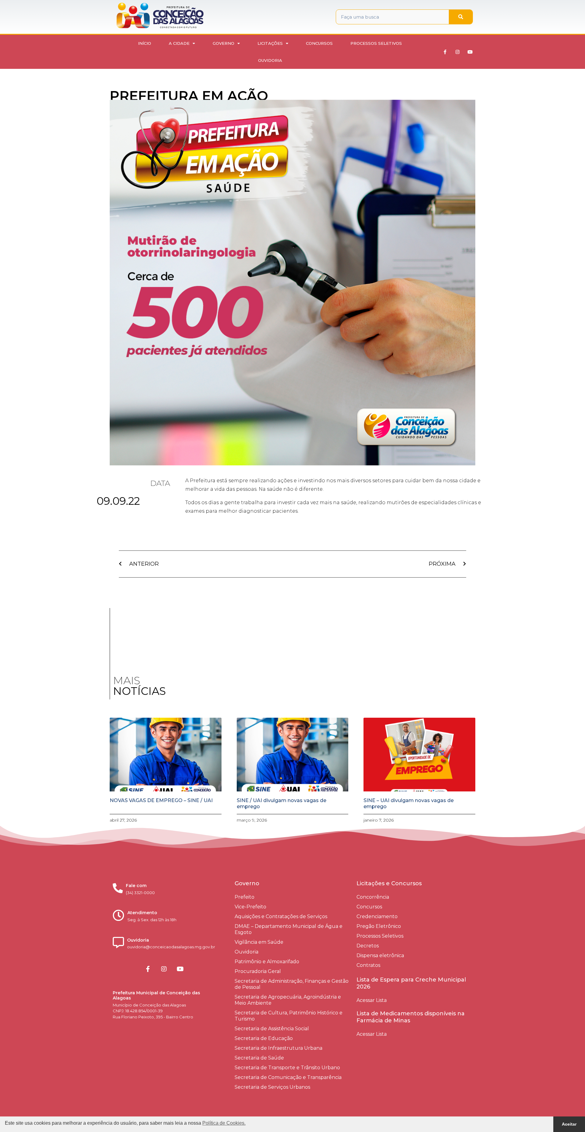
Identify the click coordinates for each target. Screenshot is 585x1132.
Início (144, 43)
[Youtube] (470, 51)
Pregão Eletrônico (378, 926)
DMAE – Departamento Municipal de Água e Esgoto (288, 929)
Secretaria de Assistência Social (272, 1028)
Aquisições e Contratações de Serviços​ (281, 916)
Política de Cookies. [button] (224, 1123)
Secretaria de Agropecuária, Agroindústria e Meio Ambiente (288, 1000)
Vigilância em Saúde (259, 942)
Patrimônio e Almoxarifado (267, 961)
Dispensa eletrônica (380, 955)
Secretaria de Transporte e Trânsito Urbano (287, 1067)
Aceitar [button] (569, 1124)
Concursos (319, 43)
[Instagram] (457, 51)
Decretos (367, 946)
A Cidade (179, 43)
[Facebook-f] (445, 51)
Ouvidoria (270, 60)
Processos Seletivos (376, 43)
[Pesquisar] (461, 17)
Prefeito (244, 897)
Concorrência (372, 897)
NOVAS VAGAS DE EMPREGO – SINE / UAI (161, 800)
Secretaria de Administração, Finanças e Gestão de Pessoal (292, 984)
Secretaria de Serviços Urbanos (272, 1087)
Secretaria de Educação (264, 1038)
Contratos (368, 965)
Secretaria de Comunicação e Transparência (288, 1077)
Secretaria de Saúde (259, 1058)
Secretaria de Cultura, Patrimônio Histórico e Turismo (288, 1016)
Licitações (270, 43)
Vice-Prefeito (250, 907)
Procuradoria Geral (258, 971)
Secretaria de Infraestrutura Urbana (278, 1048)
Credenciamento (377, 916)
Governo (223, 43)
